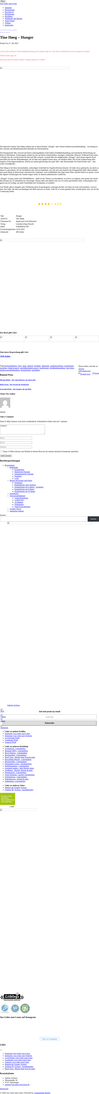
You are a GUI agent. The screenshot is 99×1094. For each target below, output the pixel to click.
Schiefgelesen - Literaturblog (16, 777)
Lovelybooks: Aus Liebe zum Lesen (18, 1058)
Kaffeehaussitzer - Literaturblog (17, 766)
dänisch (30, 366)
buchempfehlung (10, 366)
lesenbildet (36, 370)
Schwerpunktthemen (17, 496)
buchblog (3, 368)
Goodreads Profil (11, 740)
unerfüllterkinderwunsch (29, 368)
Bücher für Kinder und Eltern (21, 480)
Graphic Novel (15, 509)
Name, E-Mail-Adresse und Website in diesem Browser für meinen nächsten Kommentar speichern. (41, 451)
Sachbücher (14, 494)
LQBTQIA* (19, 500)
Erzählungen (19, 470)
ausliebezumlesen (56, 366)
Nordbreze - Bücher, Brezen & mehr (19, 770)
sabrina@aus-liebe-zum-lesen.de (17, 1085)
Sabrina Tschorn (13, 705)
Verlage (8, 23)
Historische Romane (22, 472)
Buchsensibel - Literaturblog (15, 755)
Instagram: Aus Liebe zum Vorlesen (18, 736)
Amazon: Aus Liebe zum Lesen (17, 1062)
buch (20, 366)
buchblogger (44, 368)
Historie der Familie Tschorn (16, 788)
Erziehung (18, 483)
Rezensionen (10, 10)
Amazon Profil (10, 742)
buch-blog (70, 368)
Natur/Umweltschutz (22, 507)
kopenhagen (69, 366)
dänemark (45, 366)
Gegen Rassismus (21, 498)
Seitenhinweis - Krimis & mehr (16, 779)
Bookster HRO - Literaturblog (16, 751)
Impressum (9, 25)
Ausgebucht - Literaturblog (15, 749)
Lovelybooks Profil (12, 738)
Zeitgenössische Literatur (24, 474)
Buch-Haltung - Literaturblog (16, 753)
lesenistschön (26, 370)
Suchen (3, 515)
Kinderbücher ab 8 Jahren (24, 489)
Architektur (18, 502)
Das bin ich (9, 12)
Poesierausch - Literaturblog (15, 773)
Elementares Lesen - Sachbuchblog (18, 764)
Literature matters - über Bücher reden (19, 768)
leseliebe (37, 366)
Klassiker (18, 476)
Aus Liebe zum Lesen (8, 4)
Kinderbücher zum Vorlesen (25, 485)
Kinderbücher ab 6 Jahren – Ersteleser (28, 487)
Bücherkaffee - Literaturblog (16, 762)
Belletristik (14, 467)
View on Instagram (49, 1039)
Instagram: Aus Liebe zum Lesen (17, 734)
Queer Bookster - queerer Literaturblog (20, 775)
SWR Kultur (5, 356)
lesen (24, 366)
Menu (3, 1)
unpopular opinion (17, 511)
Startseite (8, 8)
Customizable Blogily (42, 1093)
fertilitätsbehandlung (57, 368)
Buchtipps (9, 16)
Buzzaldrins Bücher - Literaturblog (18, 759)
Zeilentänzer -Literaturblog (15, 781)
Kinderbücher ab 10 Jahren (24, 491)
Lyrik (16, 478)
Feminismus (19, 504)
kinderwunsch (13, 368)
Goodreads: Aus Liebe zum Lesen (18, 1060)
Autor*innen (9, 21)
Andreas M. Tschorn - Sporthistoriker (19, 790)
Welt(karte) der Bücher (13, 19)
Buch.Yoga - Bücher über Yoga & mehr (20, 757)
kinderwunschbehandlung (10, 370)
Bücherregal (9, 14)
